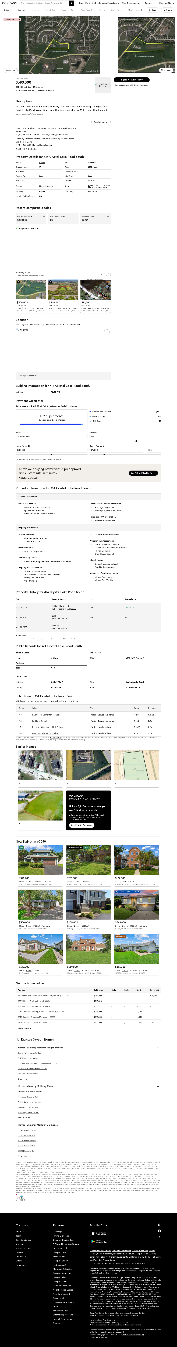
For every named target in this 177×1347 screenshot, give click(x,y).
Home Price (21, 446)
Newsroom (21, 1265)
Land (41, 176)
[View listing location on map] (103, 85)
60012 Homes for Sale (26, 1135)
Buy (81, 3)
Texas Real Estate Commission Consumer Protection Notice (114, 1315)
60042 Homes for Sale (27, 1130)
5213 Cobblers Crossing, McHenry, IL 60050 (36, 1017)
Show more (22, 1079)
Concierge (57, 1231)
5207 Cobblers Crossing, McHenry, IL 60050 (36, 1022)
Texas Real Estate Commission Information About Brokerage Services (117, 1313)
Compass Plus (59, 1277)
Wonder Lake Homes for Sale (30, 1092)
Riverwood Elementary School (45, 714)
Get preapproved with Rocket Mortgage (131, 85)
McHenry (50, 325)
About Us (20, 1231)
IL (27, 325)
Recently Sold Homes (62, 1319)
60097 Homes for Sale (27, 1146)
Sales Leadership (23, 1240)
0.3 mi (151, 714)
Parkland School (39, 721)
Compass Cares (60, 1281)
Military (56, 1306)
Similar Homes (116, 10)
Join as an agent (23, 1248)
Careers (19, 1252)
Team (18, 1236)
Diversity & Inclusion (62, 1285)
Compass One (59, 1252)
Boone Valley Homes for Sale (29, 1053)
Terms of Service (140, 1250)
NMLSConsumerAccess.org (133, 1335)
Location (35, 10)
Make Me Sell (59, 1256)
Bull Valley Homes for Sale (28, 1058)
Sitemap (56, 1323)
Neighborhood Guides (63, 1290)
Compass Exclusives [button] (107, 3)
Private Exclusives (61, 1236)
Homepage (20, 325)
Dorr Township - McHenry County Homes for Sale (38, 1063)
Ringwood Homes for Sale (28, 1097)
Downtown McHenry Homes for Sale (32, 1069)
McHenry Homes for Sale (28, 1107)
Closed (42, 162)
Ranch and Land (60, 1310)
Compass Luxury (60, 1261)
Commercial (58, 1298)
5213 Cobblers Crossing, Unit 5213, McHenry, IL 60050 (41, 1011)
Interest (93, 432)
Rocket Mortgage (69, 406)
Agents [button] (148, 3)
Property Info (50, 10)
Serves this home (106, 714)
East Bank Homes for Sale (28, 1074)
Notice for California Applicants (114, 1257)
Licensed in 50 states (99, 1337)
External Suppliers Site (63, 1315)
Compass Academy (62, 1273)
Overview (21, 10)
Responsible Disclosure (123, 1254)
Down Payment (97, 446)
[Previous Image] (19, 289)
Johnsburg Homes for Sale (28, 1112)
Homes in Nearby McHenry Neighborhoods (40, 1047)
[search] (71, 3)
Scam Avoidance (104, 1254)
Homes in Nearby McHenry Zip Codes (38, 1124)
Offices (19, 1261)
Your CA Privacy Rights (104, 1260)
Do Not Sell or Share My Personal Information (110, 1250)
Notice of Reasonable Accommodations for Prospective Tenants (115, 1325)
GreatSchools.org (56, 737)
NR (20, 727)
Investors (20, 1244)
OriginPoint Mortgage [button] (47, 406)
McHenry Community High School (47, 727)
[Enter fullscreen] (107, 332)
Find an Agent (59, 1265)
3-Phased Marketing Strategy (66, 1244)
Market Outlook (60, 1248)
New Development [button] (131, 3)
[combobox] (44, 3)
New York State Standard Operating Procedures (109, 1322)
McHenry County (46, 186)
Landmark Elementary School (45, 733)
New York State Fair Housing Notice (104, 1320)
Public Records (86, 10)
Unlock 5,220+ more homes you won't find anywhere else (87, 808)
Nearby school (104, 727)
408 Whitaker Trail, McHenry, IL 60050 (34, 1001)
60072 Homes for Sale (27, 1151)
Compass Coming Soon (63, 1240)
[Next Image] (43, 289)
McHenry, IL (42, 90)
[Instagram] (159, 1224)
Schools (102, 10)
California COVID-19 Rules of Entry (144, 1257)
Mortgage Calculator (62, 1269)
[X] (159, 1236)
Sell (94, 3)
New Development (61, 1294)
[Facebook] (159, 1230)
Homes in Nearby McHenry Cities (35, 1086)
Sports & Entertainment (63, 1302)
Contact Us (21, 1256)
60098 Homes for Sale (27, 1141)
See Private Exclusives (81, 825)
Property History (68, 10)
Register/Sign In (166, 3)
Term (18, 432)
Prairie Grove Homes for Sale (29, 1102)
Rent (87, 3)
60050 (51, 90)
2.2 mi (150, 721)
